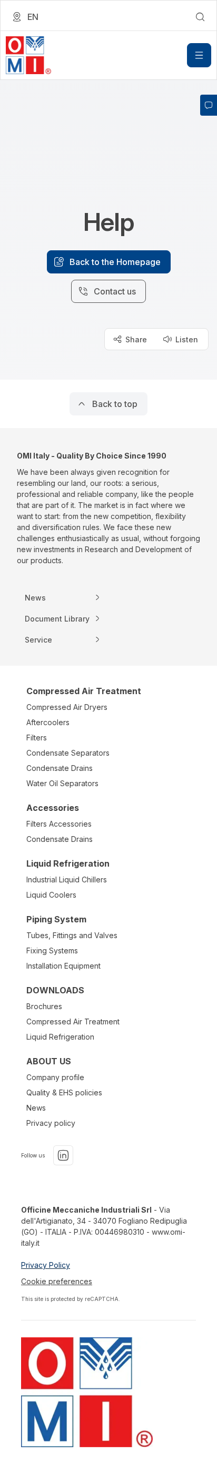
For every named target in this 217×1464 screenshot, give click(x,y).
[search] (200, 17)
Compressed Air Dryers (66, 707)
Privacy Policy (45, 1264)
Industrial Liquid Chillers (66, 879)
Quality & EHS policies (64, 1092)
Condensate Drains (59, 768)
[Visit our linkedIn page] (63, 1155)
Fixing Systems (52, 950)
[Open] (199, 55)
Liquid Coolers (51, 894)
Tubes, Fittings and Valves (71, 935)
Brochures (44, 1006)
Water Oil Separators (62, 783)
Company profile (55, 1077)
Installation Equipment (63, 965)
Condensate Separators (68, 752)
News (36, 1107)
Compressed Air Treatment (73, 1021)
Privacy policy (50, 1123)
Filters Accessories (59, 823)
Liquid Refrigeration (60, 1036)
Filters (36, 737)
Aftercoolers (48, 722)
